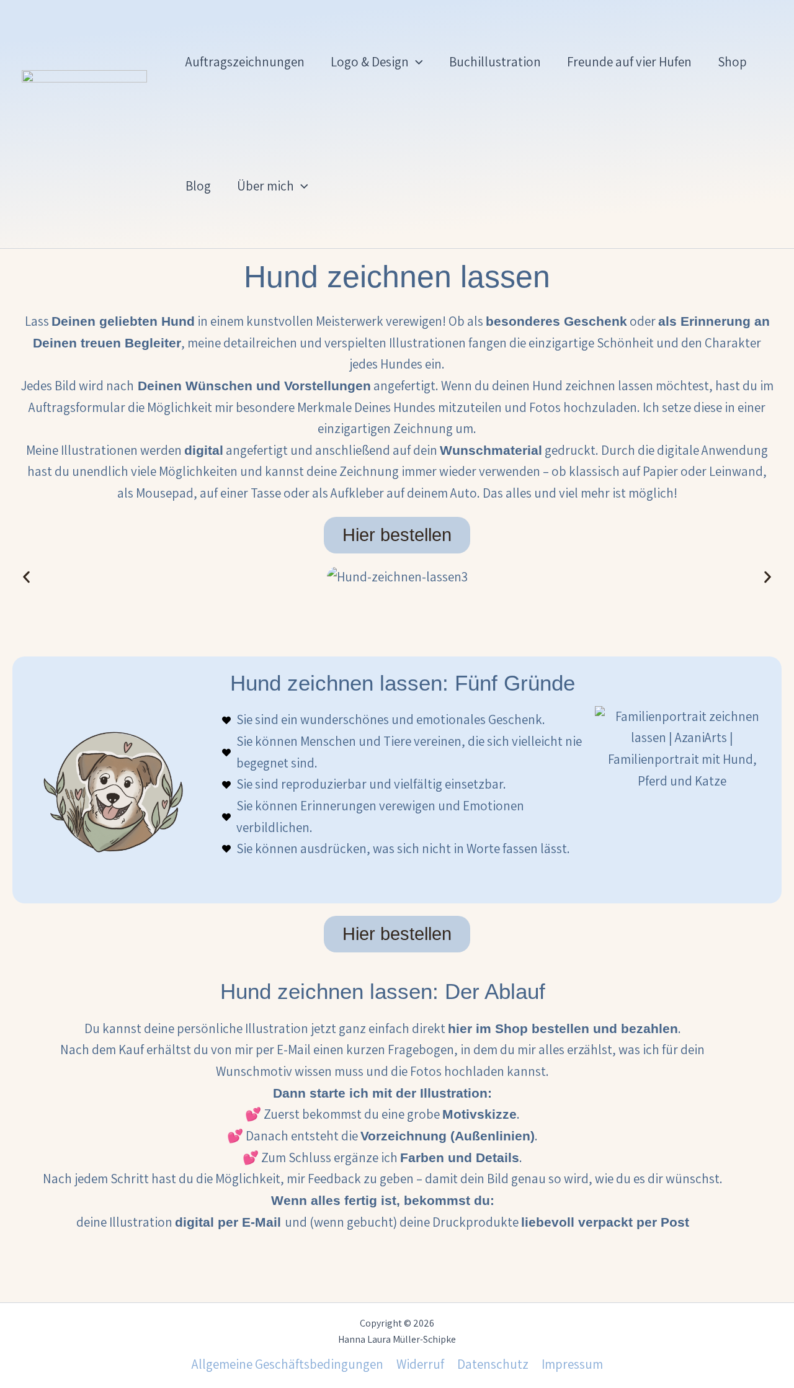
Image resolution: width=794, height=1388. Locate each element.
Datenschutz (493, 1364)
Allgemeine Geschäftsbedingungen (287, 1364)
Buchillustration (495, 61)
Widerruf (420, 1364)
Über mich (265, 185)
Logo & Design (370, 61)
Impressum (572, 1364)
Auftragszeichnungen (245, 61)
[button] (416, 62)
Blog (198, 185)
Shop (732, 61)
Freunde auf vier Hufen (629, 61)
